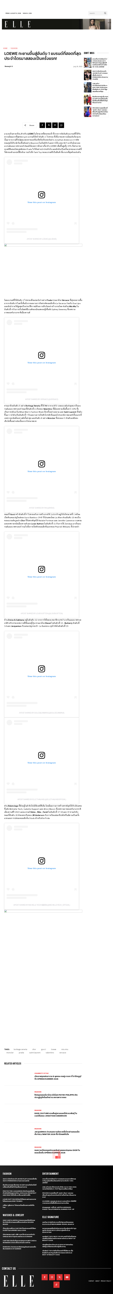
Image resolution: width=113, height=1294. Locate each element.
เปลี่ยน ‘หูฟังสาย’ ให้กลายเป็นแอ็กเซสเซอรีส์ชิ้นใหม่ (18, 1206)
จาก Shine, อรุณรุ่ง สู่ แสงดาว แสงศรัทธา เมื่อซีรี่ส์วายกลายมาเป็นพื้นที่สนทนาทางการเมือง (59, 1202)
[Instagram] (52, 1277)
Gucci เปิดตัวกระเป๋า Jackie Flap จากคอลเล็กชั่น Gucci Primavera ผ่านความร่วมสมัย (100, 75)
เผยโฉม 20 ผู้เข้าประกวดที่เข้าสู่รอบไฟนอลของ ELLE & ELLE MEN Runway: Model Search (58, 1223)
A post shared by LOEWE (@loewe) (41, 239)
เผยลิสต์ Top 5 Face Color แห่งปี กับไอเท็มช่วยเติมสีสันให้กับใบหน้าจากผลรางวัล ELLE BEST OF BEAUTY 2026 (59, 1238)
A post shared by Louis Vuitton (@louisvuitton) (41, 613)
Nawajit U (9, 66)
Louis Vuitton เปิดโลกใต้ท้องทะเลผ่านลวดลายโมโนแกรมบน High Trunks (19, 1200)
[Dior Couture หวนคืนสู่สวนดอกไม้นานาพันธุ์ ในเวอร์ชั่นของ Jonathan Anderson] (18, 1113)
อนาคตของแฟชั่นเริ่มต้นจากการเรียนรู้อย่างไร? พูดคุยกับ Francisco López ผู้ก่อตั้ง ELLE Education (59, 1230)
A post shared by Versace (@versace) (41, 399)
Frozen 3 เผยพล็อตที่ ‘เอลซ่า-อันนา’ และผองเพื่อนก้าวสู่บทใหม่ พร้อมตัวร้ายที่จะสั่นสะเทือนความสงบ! (100, 112)
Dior (34, 1049)
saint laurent (34, 1052)
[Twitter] (60, 1277)
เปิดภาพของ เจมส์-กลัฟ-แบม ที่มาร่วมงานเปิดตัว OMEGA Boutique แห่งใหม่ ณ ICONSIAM (19, 1235)
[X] (48, 125)
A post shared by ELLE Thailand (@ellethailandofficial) (41, 799)
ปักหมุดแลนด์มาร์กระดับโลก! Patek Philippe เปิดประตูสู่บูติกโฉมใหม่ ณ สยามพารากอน (56, 1096)
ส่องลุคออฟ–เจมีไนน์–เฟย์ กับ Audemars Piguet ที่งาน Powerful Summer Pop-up (58, 1208)
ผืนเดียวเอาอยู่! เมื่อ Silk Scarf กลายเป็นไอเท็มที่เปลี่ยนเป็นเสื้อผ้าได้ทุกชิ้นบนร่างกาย (100, 100)
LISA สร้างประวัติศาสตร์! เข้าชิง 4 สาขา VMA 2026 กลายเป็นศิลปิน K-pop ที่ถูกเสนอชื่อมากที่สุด (99, 87)
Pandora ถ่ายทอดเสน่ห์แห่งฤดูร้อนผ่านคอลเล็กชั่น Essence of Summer (19, 1248)
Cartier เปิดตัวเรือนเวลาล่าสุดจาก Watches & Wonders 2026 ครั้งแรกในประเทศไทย (19, 1241)
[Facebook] (42, 125)
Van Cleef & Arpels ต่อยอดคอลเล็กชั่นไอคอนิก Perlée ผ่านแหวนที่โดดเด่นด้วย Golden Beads (19, 1222)
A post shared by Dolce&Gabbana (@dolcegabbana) (41, 713)
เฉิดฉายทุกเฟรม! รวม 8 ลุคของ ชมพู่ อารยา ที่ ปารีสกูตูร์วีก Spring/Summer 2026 (57, 1077)
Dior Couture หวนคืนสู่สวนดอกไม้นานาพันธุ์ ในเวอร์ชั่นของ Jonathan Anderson (55, 1114)
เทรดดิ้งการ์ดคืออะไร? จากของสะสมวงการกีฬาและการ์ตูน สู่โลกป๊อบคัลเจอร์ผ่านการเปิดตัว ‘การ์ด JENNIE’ (99, 63)
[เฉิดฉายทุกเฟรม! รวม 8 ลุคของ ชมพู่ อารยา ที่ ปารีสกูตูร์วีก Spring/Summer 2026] (18, 1076)
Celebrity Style (41, 1073)
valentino (50, 1052)
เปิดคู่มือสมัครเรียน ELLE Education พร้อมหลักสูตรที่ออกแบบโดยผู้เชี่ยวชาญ (57, 1245)
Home (5, 48)
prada (21, 1052)
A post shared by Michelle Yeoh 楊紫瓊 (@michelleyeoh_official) (41, 905)
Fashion (14, 48)
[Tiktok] (56, 1285)
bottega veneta (20, 1049)
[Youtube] (67, 1277)
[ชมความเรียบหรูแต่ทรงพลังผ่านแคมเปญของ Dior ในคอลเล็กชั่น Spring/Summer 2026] (18, 1150)
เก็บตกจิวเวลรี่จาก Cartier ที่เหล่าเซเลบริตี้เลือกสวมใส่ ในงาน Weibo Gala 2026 (19, 1229)
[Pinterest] (55, 125)
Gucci (43, 1049)
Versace (62, 1052)
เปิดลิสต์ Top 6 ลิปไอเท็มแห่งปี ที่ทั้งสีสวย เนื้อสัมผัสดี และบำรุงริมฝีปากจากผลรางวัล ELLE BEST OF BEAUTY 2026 (57, 1253)
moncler (10, 1052)
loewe (53, 1049)
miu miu (64, 1049)
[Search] (105, 13)
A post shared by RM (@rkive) (41, 508)
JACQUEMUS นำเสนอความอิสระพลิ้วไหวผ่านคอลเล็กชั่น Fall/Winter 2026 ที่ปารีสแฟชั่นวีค (57, 1133)
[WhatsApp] (61, 125)
